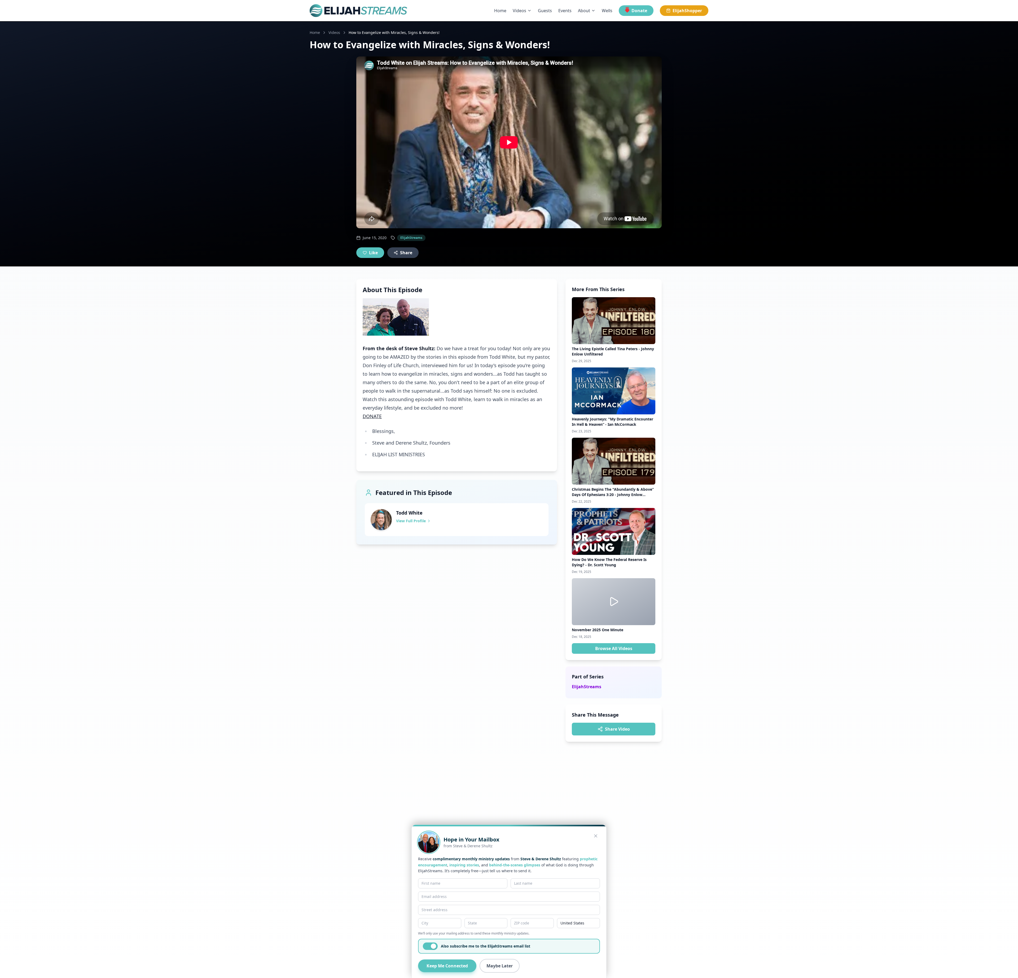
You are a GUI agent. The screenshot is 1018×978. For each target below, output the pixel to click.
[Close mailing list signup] (595, 836)
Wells (607, 11)
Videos (519, 11)
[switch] (430, 946)
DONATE (372, 416)
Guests (545, 11)
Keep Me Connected (447, 966)
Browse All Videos (613, 648)
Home (500, 11)
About (584, 11)
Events (565, 11)
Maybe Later (499, 966)
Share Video (617, 729)
